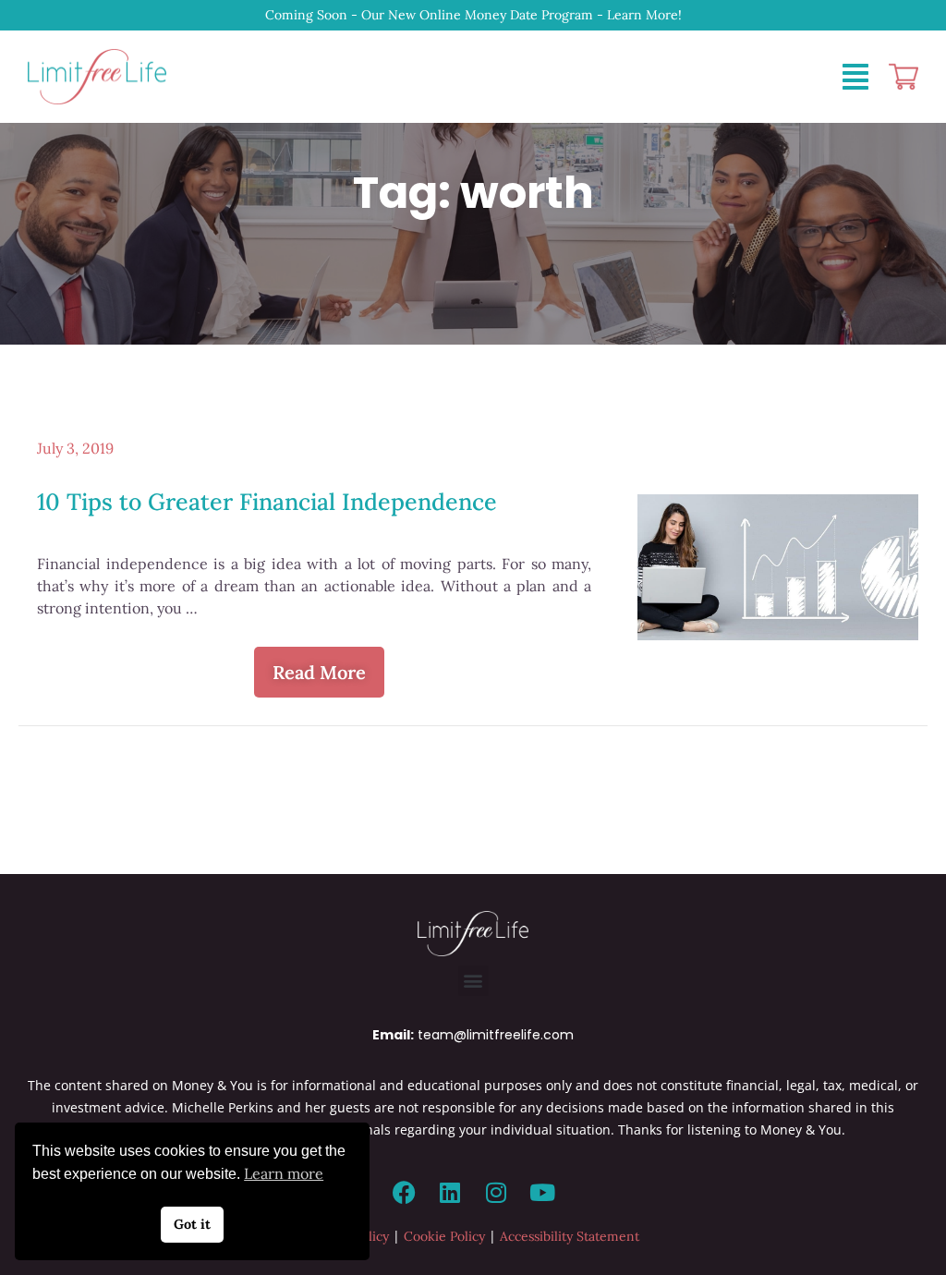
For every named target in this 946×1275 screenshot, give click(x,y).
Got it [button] (192, 1224)
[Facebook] (404, 1193)
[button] (473, 980)
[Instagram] (496, 1193)
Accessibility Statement (569, 1236)
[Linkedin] (450, 1193)
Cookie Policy (444, 1236)
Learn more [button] (283, 1173)
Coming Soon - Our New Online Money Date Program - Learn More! (473, 14)
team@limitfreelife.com (496, 1035)
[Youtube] (542, 1193)
